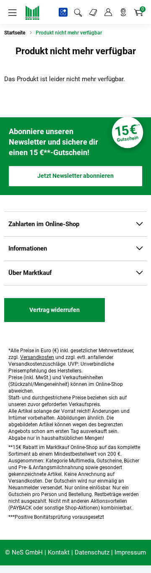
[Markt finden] (123, 12)
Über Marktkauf (30, 273)
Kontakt (59, 552)
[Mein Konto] (108, 12)
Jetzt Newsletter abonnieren (75, 175)
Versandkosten (37, 357)
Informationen (27, 248)
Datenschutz (92, 552)
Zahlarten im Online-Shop (43, 224)
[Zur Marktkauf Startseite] (32, 12)
